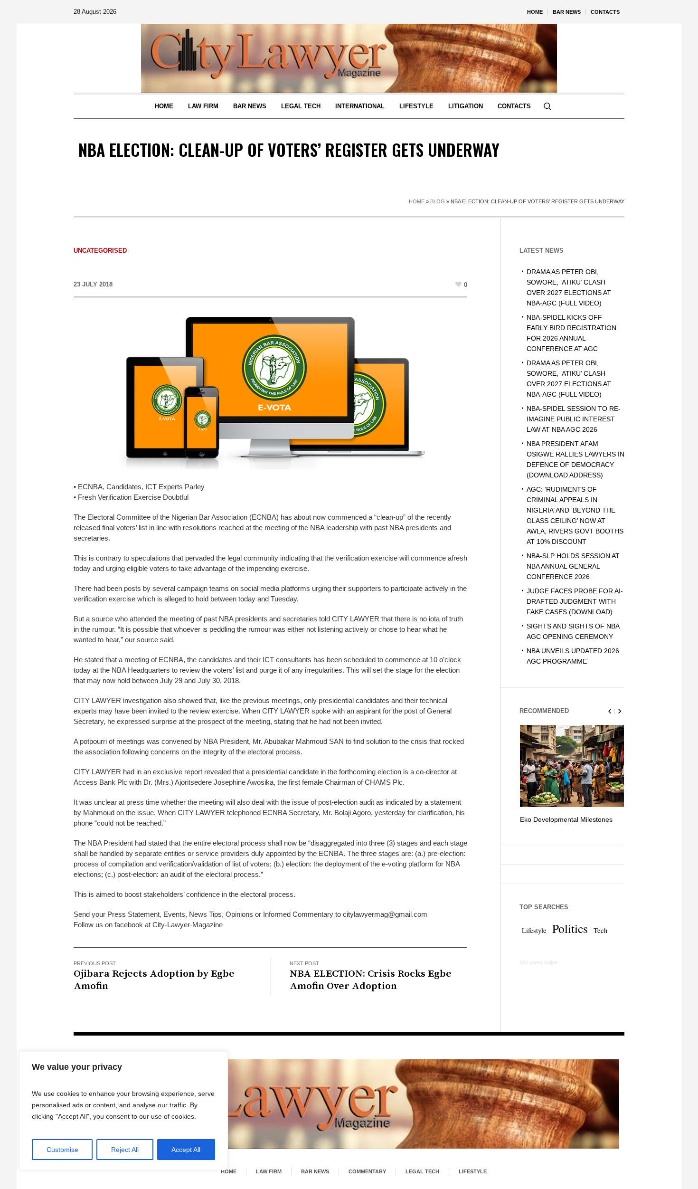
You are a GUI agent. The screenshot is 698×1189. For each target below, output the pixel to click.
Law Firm (269, 1171)
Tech (600, 940)
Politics (570, 939)
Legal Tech (422, 1171)
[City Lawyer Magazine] (349, 1104)
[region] (123, 1110)
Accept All (185, 1149)
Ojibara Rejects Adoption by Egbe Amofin (154, 980)
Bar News (315, 1171)
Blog (437, 201)
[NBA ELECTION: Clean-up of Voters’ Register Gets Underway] (270, 392)
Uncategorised (100, 250)
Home (416, 201)
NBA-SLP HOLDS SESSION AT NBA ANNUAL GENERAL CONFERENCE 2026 (573, 566)
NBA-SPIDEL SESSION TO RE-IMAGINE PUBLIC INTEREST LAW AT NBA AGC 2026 (574, 419)
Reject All (125, 1149)
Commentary (367, 1171)
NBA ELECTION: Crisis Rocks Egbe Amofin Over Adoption (371, 980)
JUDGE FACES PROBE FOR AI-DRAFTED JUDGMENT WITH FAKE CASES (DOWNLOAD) (575, 601)
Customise (62, 1149)
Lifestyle (534, 940)
